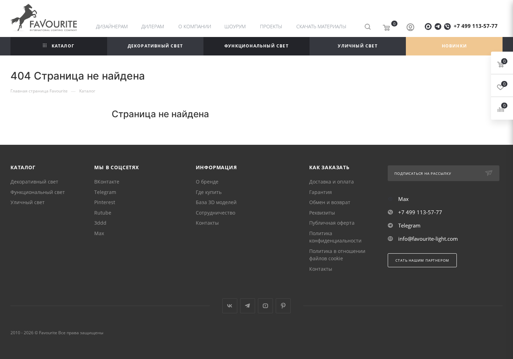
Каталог (23, 167)
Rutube (102, 212)
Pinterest (104, 202)
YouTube (265, 305)
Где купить (209, 192)
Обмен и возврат (329, 202)
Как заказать (329, 167)
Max (99, 233)
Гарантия (320, 192)
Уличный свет (27, 202)
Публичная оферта (332, 222)
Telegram (105, 192)
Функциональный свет (37, 192)
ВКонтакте (106, 181)
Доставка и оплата (331, 181)
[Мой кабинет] (410, 28)
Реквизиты (322, 212)
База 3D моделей (216, 202)
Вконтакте (229, 305)
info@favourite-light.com (428, 238)
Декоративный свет (34, 181)
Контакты (207, 222)
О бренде (207, 181)
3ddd (100, 222)
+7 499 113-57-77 (476, 25)
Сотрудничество (215, 212)
